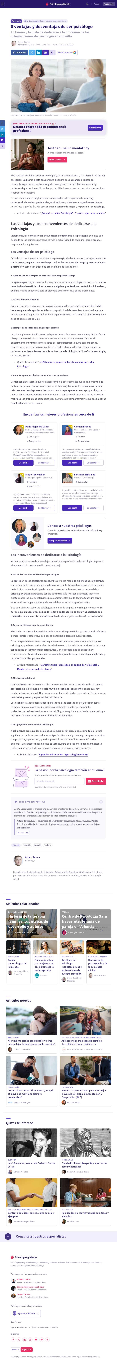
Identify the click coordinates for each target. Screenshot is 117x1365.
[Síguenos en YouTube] (36, 1339)
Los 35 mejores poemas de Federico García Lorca (31, 1165)
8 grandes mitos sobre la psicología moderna (63, 754)
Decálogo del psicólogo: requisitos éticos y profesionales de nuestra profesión (71, 967)
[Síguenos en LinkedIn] (24, 1339)
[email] (45, 52)
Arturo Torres (24, 42)
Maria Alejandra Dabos (37, 426)
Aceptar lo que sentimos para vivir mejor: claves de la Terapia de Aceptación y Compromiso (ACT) (84, 1094)
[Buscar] (87, 4)
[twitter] (32, 52)
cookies (96, 1356)
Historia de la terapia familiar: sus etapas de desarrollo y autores (28, 921)
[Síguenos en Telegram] (41, 1339)
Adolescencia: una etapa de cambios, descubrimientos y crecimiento (81, 1042)
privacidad (86, 1356)
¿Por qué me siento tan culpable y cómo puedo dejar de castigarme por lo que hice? (32, 1042)
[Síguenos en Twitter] (19, 1339)
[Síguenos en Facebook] (13, 1339)
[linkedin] (39, 52)
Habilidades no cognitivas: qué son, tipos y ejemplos (85, 1214)
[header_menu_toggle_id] (3, 4)
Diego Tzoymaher (35, 474)
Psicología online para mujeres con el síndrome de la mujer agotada (44, 965)
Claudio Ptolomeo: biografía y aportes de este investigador (84, 1165)
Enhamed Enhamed (84, 474)
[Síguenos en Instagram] (30, 1339)
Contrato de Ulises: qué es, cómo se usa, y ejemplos (31, 1214)
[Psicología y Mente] (58, 4)
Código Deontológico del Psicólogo (17, 963)
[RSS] (47, 1339)
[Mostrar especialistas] (8, 1236)
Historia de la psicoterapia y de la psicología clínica (97, 965)
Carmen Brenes (82, 426)
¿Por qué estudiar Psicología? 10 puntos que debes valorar (73, 213)
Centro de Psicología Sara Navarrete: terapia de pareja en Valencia (84, 921)
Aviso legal (76, 1356)
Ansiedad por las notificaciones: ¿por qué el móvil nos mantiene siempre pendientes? (30, 1094)
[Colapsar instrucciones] (101, 802)
